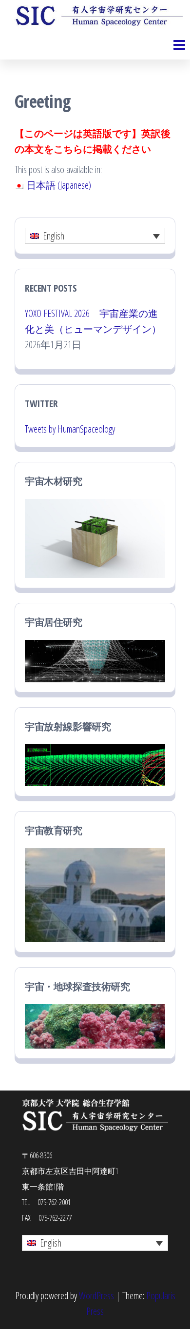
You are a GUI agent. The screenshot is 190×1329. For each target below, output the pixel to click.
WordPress (96, 1295)
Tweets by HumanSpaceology (70, 429)
